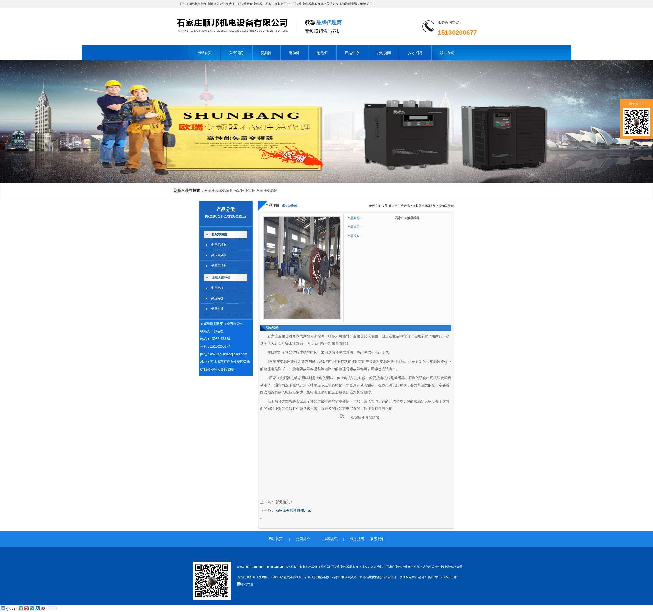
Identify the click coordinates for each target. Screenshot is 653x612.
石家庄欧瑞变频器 (250, 4)
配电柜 (322, 53)
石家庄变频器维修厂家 (293, 510)
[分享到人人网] (37, 608)
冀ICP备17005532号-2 (443, 577)
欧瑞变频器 (219, 234)
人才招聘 (415, 53)
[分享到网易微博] (43, 608)
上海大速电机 (221, 277)
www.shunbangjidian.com (228, 354)
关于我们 (236, 53)
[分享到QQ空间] (20, 608)
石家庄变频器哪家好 (306, 4)
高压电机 (217, 298)
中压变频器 (219, 245)
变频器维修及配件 (424, 206)
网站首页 (204, 53)
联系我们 (377, 539)
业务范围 (357, 539)
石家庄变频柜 (244, 190)
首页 (391, 206)
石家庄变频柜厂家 (277, 4)
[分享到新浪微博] (26, 608)
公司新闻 (383, 53)
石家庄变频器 (267, 190)
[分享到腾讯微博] (32, 608)
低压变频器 (219, 265)
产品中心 (352, 53)
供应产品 (404, 206)
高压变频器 (219, 255)
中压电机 (217, 288)
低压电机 (217, 308)
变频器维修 (446, 206)
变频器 (266, 53)
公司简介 (303, 539)
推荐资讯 (330, 539)
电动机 (294, 53)
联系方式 (447, 53)
